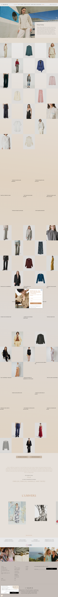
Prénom (31, 296)
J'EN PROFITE (35, 303)
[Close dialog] (41, 290)
